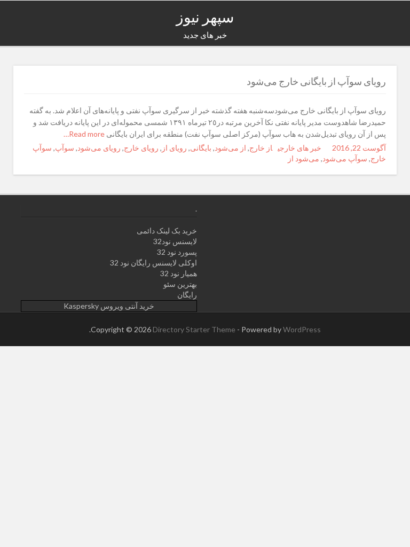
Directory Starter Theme (195, 329)
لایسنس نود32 (175, 241)
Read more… (85, 133)
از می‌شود (230, 147)
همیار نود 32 (178, 273)
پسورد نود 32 (177, 251)
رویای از (174, 147)
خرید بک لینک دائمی (167, 230)
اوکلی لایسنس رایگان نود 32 (153, 262)
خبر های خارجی (299, 147)
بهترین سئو (180, 283)
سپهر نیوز (205, 16)
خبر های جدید (205, 35)
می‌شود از (303, 158)
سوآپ (64, 147)
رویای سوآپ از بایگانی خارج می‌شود (316, 81)
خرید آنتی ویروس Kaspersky (109, 305)
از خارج (260, 147)
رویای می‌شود (99, 147)
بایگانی (200, 147)
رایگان (187, 294)
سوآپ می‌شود (344, 158)
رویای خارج (141, 147)
